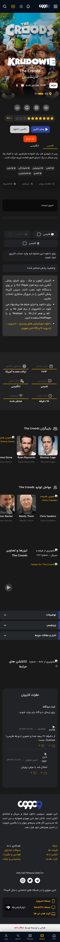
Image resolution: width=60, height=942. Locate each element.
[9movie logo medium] (44, 6)
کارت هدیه (52, 859)
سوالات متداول (12, 850)
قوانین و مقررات (12, 855)
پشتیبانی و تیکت (11, 859)
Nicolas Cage (48, 462)
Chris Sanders (48, 521)
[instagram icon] (22, 880)
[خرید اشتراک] (12, 6)
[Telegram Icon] (37, 880)
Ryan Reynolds (26, 462)
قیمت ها (53, 850)
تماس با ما (52, 855)
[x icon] (30, 880)
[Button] (5, 6)
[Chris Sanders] (48, 504)
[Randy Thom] (26, 504)
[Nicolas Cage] (48, 445)
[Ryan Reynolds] (26, 445)
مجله (55, 846)
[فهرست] (56, 6)
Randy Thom (26, 521)
